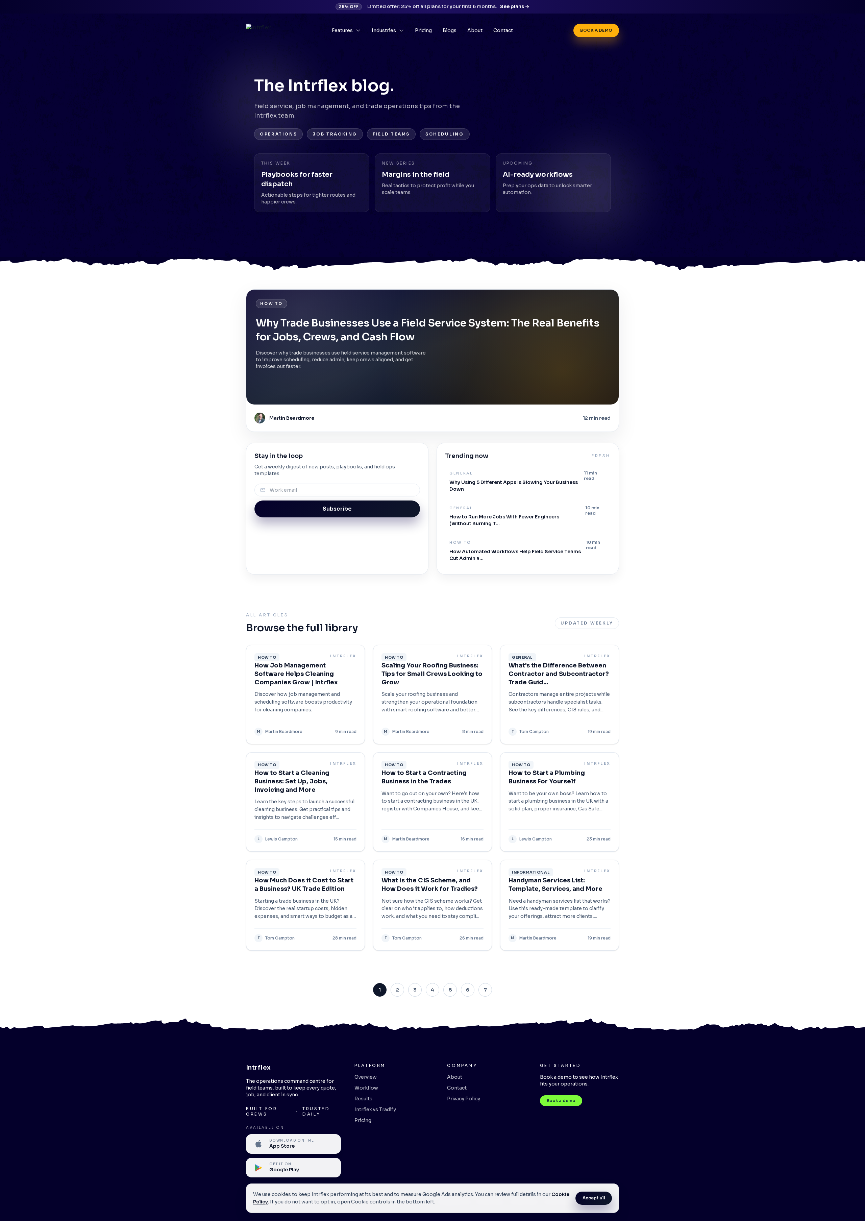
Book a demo (596, 30)
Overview (365, 1077)
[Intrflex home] (258, 30)
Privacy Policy (463, 1099)
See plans (512, 6)
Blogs (449, 30)
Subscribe (337, 508)
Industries (384, 30)
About (475, 30)
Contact (503, 30)
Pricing (423, 30)
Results (363, 1099)
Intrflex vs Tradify (375, 1109)
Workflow (366, 1088)
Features (342, 30)
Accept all (594, 1197)
